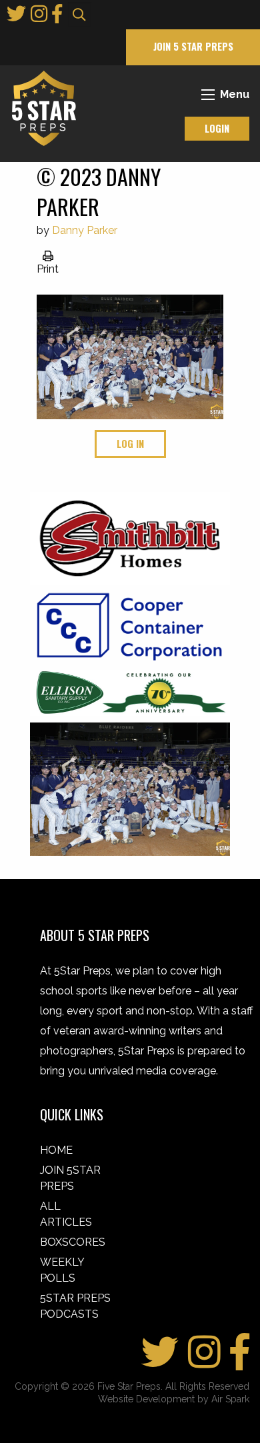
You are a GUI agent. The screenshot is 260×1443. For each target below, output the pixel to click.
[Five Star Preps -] (40, 107)
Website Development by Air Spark (173, 1399)
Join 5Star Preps (70, 1178)
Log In (130, 444)
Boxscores (72, 1242)
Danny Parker (84, 230)
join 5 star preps (193, 46)
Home (56, 1150)
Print (48, 269)
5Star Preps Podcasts (75, 1306)
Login (217, 128)
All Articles (66, 1214)
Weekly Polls (62, 1270)
